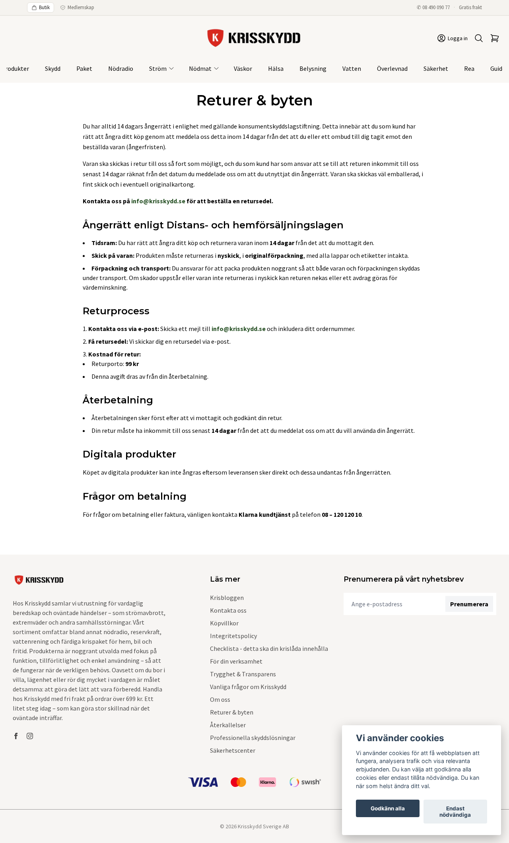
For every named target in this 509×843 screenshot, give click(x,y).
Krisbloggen (227, 598)
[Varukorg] (495, 38)
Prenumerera (469, 604)
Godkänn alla (388, 808)
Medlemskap (81, 7)
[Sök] (479, 38)
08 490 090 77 (436, 7)
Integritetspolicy (233, 636)
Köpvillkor (224, 623)
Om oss (220, 699)
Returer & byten (231, 712)
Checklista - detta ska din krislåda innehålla (269, 648)
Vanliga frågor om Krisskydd (248, 687)
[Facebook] (16, 736)
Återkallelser (228, 725)
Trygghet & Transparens (243, 674)
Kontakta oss (228, 610)
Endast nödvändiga (455, 811)
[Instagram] (30, 736)
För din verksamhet (236, 661)
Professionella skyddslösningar (252, 738)
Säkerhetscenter (232, 750)
